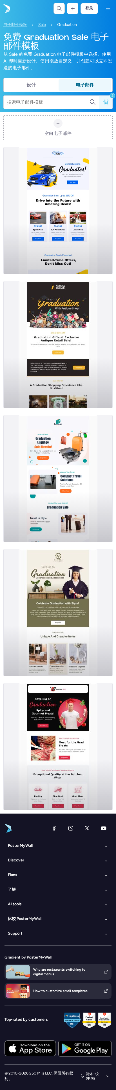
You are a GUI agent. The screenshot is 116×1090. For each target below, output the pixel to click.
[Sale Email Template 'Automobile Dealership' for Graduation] (58, 210)
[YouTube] (103, 828)
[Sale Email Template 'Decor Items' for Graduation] (58, 612)
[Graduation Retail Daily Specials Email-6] (58, 478)
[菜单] (108, 8)
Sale (42, 24)
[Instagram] (70, 828)
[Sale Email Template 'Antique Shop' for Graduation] (58, 344)
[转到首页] (6, 8)
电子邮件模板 (15, 24)
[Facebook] (54, 828)
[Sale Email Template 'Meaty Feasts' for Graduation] (58, 746)
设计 (31, 85)
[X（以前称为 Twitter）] (87, 828)
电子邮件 (85, 85)
